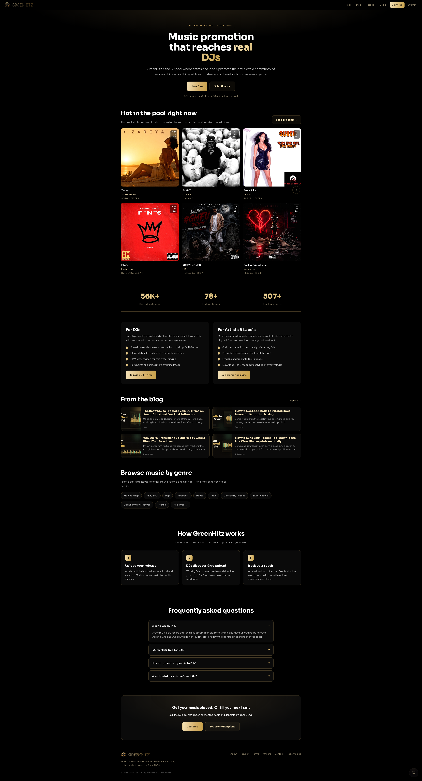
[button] (174, 182)
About (233, 753)
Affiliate (267, 753)
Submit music (222, 86)
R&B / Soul (152, 495)
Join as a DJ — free (141, 374)
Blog (358, 4)
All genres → (180, 504)
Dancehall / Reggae (234, 495)
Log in (383, 4)
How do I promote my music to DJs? (174, 663)
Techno (162, 504)
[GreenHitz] (19, 5)
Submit (412, 4)
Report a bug (294, 753)
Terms (255, 753)
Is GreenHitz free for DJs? (168, 649)
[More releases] (296, 190)
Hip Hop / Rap (131, 495)
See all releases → (287, 119)
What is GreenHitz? (164, 625)
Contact (279, 753)
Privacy (245, 753)
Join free (397, 4)
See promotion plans (234, 374)
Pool (348, 4)
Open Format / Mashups (137, 504)
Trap (213, 495)
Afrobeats (183, 495)
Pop (167, 495)
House (199, 495)
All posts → (295, 400)
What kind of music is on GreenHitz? (174, 676)
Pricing (370, 4)
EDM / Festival (261, 495)
